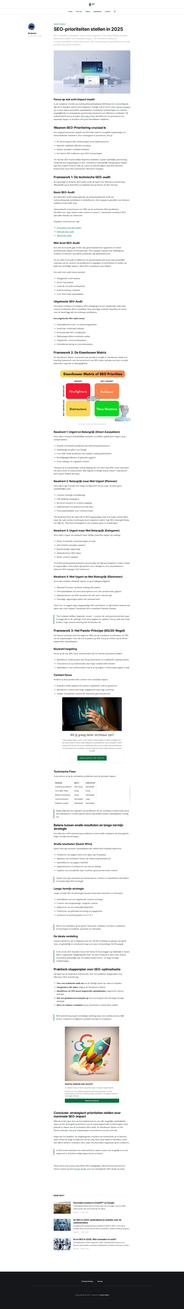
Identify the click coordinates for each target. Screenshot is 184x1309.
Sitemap (100, 1281)
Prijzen (87, 11)
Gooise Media (80, 1169)
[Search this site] (114, 11)
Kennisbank (97, 11)
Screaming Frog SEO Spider (69, 227)
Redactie (32, 33)
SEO (65, 1121)
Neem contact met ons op (92, 758)
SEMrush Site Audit (65, 231)
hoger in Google (60, 24)
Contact (107, 11)
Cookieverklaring (87, 1281)
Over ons (79, 11)
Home (70, 11)
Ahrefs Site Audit (64, 235)
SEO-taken (85, 116)
